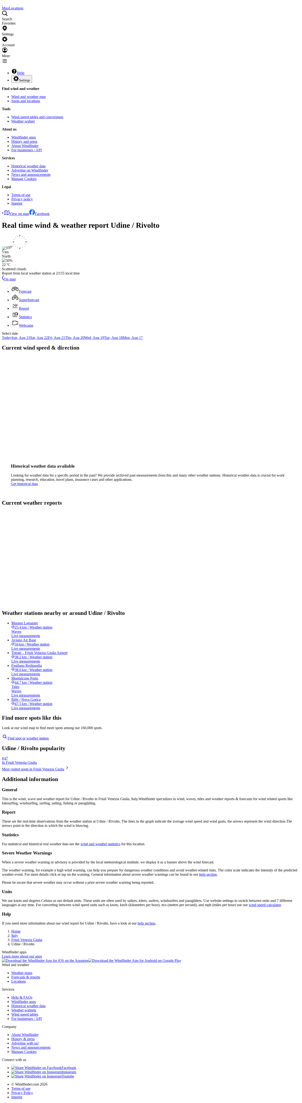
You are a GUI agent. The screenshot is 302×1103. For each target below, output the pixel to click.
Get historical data (24, 484)
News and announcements (30, 175)
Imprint (16, 203)
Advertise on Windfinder (29, 170)
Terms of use (20, 195)
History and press (24, 141)
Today (6, 338)
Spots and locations (25, 101)
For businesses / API (26, 150)
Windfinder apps (23, 137)
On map (10, 279)
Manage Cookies (24, 179)
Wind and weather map (28, 97)
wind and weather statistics (100, 844)
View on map (19, 214)
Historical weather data (28, 166)
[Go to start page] (2, 4)
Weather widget (23, 121)
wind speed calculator (265, 905)
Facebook (42, 214)
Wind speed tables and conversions (37, 117)
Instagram (69, 1072)
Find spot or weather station (28, 738)
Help (20, 73)
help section (208, 874)
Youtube (68, 1076)
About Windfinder (24, 146)
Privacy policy (22, 199)
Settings (24, 80)
